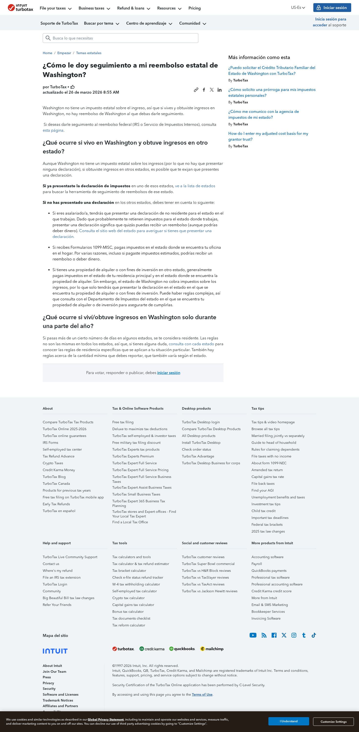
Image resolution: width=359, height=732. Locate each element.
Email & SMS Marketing (270, 605)
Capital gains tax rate (268, 477)
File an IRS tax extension (62, 577)
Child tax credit (263, 511)
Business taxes (91, 8)
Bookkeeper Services (268, 612)
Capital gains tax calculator (133, 605)
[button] (75, 410)
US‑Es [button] (296, 7)
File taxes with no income (271, 456)
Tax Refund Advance (58, 456)
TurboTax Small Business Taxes (136, 494)
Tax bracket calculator (129, 571)
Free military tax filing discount (136, 443)
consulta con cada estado (191, 344)
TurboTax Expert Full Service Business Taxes (141, 477)
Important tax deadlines (270, 518)
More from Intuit (264, 598)
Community (52, 591)
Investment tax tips (266, 504)
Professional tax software (271, 577)
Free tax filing (123, 422)
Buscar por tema (98, 23)
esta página (53, 130)
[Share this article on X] (212, 90)
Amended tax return (267, 470)
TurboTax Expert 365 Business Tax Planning (138, 502)
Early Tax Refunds (56, 504)
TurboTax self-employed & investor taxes (144, 436)
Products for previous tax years (67, 490)
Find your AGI (263, 490)
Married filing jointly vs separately (278, 436)
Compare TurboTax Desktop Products (211, 429)
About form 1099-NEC (269, 463)
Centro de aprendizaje (146, 23)
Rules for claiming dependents (275, 449)
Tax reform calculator (128, 625)
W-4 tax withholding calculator (136, 584)
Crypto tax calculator (128, 598)
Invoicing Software (266, 618)
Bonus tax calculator (128, 612)
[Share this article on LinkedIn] (219, 90)
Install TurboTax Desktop (201, 443)
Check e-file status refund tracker (137, 577)
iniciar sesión (168, 372)
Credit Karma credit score (272, 591)
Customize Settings (334, 721)
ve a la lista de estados (195, 186)
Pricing (195, 8)
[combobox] (120, 38)
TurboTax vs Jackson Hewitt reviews (209, 591)
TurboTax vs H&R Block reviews (206, 571)
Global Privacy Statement (106, 719)
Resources (166, 8)
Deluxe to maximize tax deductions (139, 429)
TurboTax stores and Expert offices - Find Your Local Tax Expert (144, 512)
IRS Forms (50, 443)
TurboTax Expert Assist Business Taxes (141, 487)
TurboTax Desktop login (201, 422)
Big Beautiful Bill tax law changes (68, 598)
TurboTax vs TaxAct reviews (203, 584)
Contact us (51, 564)
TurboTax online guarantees (64, 436)
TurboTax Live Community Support (70, 557)
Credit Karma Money (59, 470)
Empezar (64, 53)
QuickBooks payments (269, 571)
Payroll (257, 564)
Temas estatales (88, 53)
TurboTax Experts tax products (135, 449)
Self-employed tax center (62, 449)
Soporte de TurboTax (59, 23)
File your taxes (53, 8)
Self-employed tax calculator (134, 591)
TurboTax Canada (56, 484)
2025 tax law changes (268, 531)
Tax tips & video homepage (273, 422)
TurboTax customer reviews (203, 557)
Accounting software (268, 557)
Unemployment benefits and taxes (278, 497)
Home (47, 53)
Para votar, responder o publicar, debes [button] (133, 372)
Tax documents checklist (131, 618)
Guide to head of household (274, 443)
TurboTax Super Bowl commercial (208, 564)
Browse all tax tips (266, 429)
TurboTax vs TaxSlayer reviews (205, 577)
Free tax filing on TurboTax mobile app (73, 497)
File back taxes (263, 484)
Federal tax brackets (267, 525)
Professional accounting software (277, 584)
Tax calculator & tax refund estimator (140, 564)
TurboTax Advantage (198, 456)
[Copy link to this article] (196, 90)
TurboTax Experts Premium (133, 456)
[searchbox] (120, 38)
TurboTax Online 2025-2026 (64, 429)
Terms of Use (202, 694)
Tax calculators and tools (131, 557)
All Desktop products (198, 436)
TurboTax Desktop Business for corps (211, 463)
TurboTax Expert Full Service (134, 463)
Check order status (196, 449)
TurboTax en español (59, 511)
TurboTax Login (55, 584)
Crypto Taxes (53, 463)
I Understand (289, 721)
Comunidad (189, 23)
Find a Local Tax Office (130, 522)
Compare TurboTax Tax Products (68, 422)
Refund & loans (130, 8)
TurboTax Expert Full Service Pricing (140, 470)
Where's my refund (58, 571)
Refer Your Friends (57, 605)
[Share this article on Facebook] (204, 90)
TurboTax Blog (54, 477)
